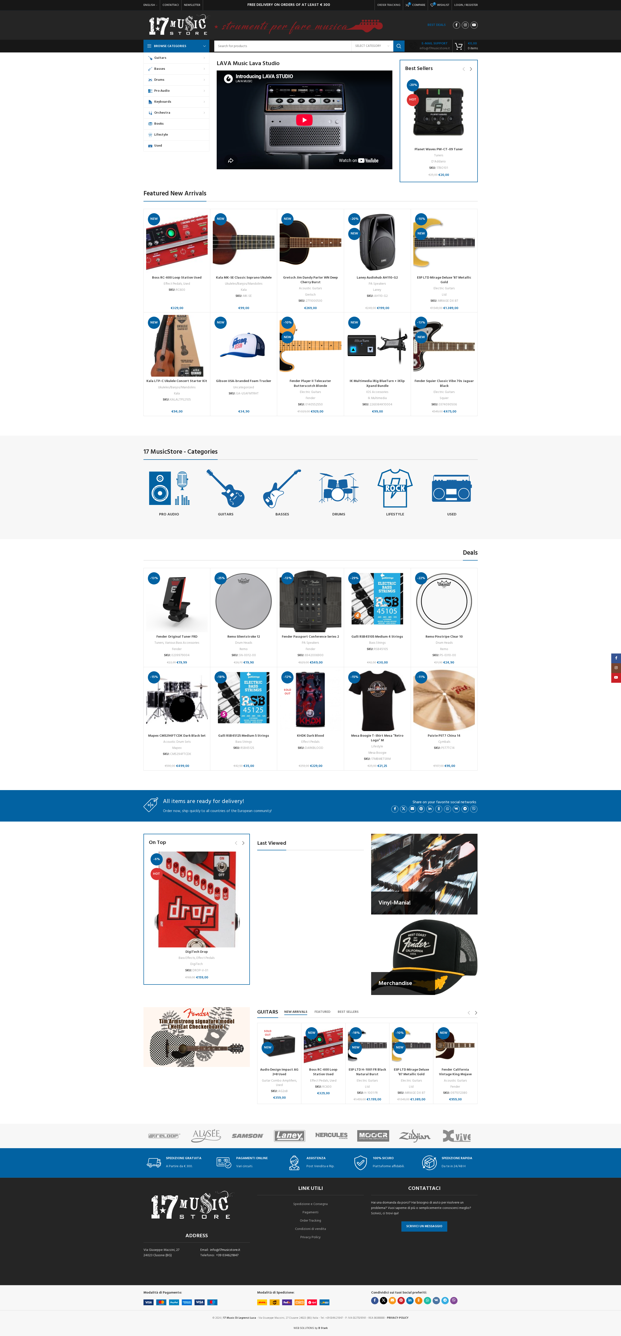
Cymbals (444, 741)
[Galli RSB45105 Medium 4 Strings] (377, 601)
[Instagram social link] (465, 25)
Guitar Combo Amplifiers (279, 1080)
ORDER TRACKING (388, 5)
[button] (464, 69)
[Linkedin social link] (430, 809)
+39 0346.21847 (227, 1255)
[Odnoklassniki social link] (438, 809)
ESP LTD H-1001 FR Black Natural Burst (367, 1072)
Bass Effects (187, 958)
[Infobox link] (429, 46)
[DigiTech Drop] (197, 899)
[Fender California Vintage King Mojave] (455, 1045)
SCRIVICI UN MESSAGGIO (424, 1226)
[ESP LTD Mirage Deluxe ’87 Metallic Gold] (444, 242)
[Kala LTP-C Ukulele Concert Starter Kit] (177, 346)
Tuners (438, 155)
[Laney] (289, 1136)
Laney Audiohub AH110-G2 (377, 278)
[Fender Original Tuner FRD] (177, 601)
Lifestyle (377, 746)
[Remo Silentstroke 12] (244, 601)
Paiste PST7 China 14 (444, 736)
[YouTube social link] (474, 25)
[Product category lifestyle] (395, 493)
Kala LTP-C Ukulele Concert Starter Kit (176, 381)
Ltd (444, 294)
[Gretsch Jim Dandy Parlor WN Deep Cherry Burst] (310, 242)
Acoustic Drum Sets (177, 741)
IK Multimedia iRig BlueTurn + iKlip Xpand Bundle (377, 383)
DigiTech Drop (196, 952)
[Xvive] (457, 1136)
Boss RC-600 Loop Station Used (177, 278)
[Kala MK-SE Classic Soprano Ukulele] (244, 242)
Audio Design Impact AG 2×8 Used (279, 1072)
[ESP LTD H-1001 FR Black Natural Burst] (367, 1045)
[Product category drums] (339, 493)
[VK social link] (456, 809)
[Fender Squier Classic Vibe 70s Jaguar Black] (444, 346)
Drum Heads (243, 642)
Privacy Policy (310, 1237)
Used (186, 283)
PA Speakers (377, 283)
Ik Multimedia (377, 398)
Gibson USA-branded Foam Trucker (243, 381)
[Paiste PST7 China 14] (444, 700)
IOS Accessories (377, 392)
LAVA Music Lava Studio (248, 63)
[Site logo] (179, 25)
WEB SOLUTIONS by (311, 1328)
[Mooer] (373, 1136)
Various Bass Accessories (182, 642)
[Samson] (248, 1136)
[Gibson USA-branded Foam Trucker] (244, 346)
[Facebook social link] (456, 25)
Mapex (177, 748)
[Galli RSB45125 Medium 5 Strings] (244, 700)
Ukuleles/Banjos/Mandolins (243, 283)
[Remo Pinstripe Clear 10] (444, 601)
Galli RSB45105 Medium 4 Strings (377, 637)
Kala (244, 289)
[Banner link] (424, 874)
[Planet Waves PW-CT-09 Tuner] (438, 111)
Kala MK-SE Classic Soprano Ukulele (244, 278)
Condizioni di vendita (310, 1229)
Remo (244, 649)
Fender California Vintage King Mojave (455, 1072)
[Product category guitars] (226, 493)
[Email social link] (412, 809)
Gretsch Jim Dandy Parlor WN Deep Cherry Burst (310, 280)
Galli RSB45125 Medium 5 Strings (243, 736)
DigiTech (196, 964)
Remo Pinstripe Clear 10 (444, 637)
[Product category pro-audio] (169, 493)
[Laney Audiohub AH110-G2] (377, 242)
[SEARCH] (399, 46)
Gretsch (310, 294)
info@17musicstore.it (225, 1250)
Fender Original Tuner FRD (176, 637)
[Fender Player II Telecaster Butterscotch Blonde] (310, 346)
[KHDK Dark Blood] (310, 700)
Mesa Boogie (377, 752)
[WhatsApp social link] (447, 809)
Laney (377, 289)
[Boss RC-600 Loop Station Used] (177, 242)
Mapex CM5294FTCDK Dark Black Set (177, 736)
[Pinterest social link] (421, 809)
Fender (310, 398)
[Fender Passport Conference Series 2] (310, 601)
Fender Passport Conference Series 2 (310, 637)
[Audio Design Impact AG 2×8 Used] (279, 1045)
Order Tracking (310, 1221)
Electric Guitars (444, 288)
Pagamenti (310, 1212)
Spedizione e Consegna (310, 1204)
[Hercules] (331, 1136)
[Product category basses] (282, 493)
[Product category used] (452, 493)
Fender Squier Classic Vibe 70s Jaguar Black (444, 383)
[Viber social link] (474, 809)
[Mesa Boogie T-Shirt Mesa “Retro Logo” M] (377, 700)
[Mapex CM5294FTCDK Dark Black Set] (177, 700)
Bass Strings (377, 642)
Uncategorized (243, 387)
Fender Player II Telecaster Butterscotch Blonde (310, 383)
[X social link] (403, 809)
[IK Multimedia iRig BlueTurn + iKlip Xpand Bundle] (377, 346)
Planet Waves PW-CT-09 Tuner (439, 149)
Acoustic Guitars (310, 288)
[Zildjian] (415, 1136)
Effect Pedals (173, 283)
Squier (444, 398)
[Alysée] (206, 1136)
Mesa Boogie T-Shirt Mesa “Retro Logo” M (377, 738)
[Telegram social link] (465, 809)
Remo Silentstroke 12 (243, 637)
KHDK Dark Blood (310, 736)
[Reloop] (164, 1136)
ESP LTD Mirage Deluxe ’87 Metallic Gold (444, 280)
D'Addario (438, 161)
